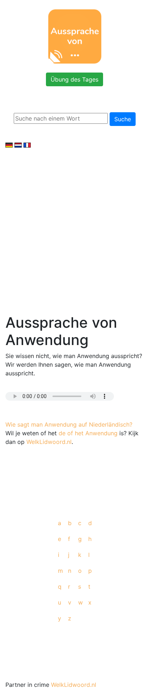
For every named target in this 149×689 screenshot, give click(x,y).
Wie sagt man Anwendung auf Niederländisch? (68, 424)
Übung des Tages (74, 79)
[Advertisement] (74, 227)
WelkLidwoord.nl (49, 441)
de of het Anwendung (88, 433)
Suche (122, 119)
